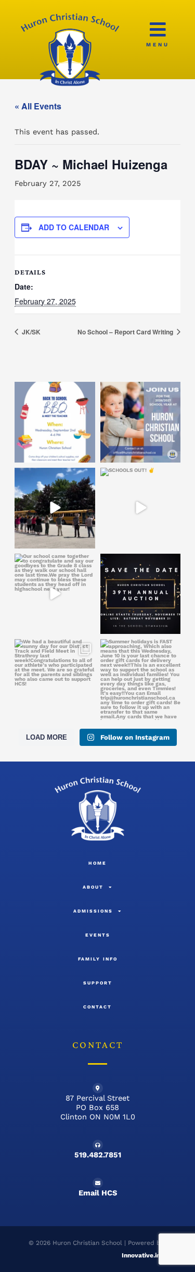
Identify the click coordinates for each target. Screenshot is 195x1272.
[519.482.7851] (98, 1145)
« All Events (38, 106)
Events (97, 935)
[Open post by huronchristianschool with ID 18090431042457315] (55, 508)
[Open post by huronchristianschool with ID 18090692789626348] (55, 679)
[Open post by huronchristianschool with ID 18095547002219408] (140, 594)
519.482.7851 (97, 1154)
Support (97, 983)
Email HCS (98, 1193)
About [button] (93, 887)
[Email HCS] (98, 1183)
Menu (158, 44)
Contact (97, 1006)
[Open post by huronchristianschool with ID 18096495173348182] (140, 422)
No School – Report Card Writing (126, 331)
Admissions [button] (93, 911)
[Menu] (158, 29)
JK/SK (30, 331)
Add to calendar (73, 227)
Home (97, 863)
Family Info (98, 959)
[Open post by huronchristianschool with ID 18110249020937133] (55, 594)
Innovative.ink (143, 1255)
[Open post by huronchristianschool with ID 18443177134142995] (140, 508)
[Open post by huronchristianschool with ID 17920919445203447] (55, 422)
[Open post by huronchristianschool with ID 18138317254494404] (140, 679)
